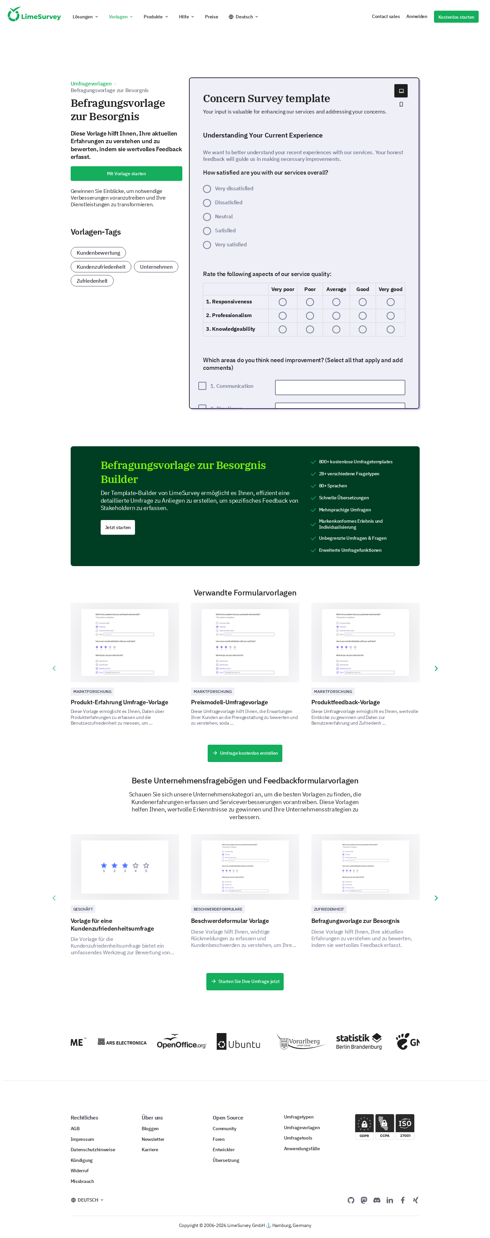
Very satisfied (230, 244)
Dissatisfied (228, 202)
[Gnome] (412, 1041)
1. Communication (231, 386)
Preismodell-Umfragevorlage (229, 702)
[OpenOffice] (173, 1041)
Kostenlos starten (456, 17)
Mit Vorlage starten (126, 174)
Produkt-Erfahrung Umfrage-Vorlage (119, 702)
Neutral (224, 216)
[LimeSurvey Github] (351, 1200)
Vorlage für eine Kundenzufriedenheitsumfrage (112, 924)
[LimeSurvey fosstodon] (364, 1200)
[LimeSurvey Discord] (377, 1200)
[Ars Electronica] (113, 1041)
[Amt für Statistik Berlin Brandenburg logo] (352, 1041)
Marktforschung (92, 691)
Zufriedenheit (92, 280)
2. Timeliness (226, 408)
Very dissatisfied (234, 188)
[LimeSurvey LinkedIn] (390, 1200)
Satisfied (225, 230)
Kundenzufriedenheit (101, 266)
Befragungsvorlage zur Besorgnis (355, 921)
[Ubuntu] (232, 1041)
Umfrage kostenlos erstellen (249, 753)
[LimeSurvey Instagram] (416, 1200)
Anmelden (416, 16)
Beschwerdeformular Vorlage (230, 921)
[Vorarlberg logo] (292, 1041)
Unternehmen (156, 266)
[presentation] (54, 668)
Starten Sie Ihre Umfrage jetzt (248, 981)
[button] (86, 17)
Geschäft (83, 909)
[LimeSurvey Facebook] (403, 1200)
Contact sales (386, 16)
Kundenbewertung (98, 252)
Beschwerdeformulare (218, 909)
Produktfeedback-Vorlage (345, 702)
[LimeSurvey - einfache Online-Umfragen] (34, 16)
